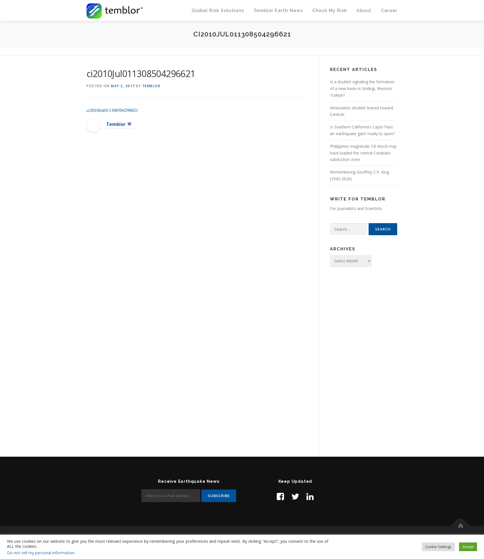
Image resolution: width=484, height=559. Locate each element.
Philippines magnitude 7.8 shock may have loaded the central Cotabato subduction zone (363, 153)
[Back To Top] (460, 526)
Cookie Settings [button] (438, 546)
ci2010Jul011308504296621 (112, 110)
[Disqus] (197, 228)
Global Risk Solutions (218, 10)
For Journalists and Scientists (356, 208)
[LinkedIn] (310, 496)
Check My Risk (329, 10)
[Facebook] (280, 496)
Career (389, 10)
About (364, 10)
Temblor (151, 86)
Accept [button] (468, 546)
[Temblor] (94, 125)
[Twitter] (295, 496)
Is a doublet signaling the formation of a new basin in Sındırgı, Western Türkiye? (362, 88)
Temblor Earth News (278, 10)
